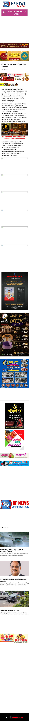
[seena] (9, 85)
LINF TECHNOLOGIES (17, 718)
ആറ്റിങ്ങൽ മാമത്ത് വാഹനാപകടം (9, 610)
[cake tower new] (14, 356)
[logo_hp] (14, 509)
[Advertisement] (14, 28)
